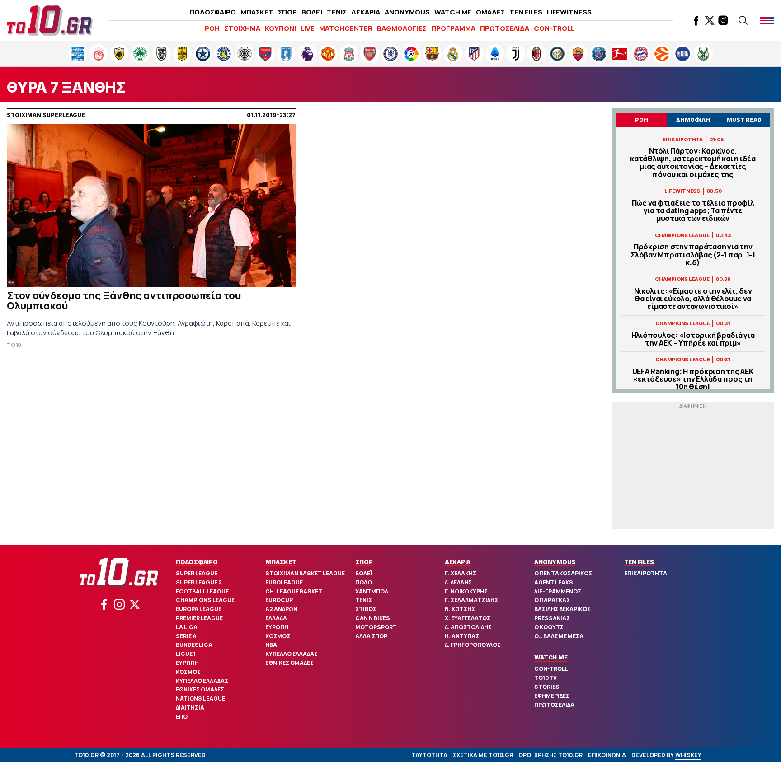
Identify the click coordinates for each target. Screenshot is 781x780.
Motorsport (376, 627)
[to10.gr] (50, 20)
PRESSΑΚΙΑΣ (552, 618)
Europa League (198, 609)
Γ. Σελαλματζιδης (471, 600)
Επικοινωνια (607, 755)
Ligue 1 (186, 654)
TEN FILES (525, 12)
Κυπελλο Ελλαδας (202, 681)
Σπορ (364, 561)
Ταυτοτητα (429, 755)
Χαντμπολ (371, 591)
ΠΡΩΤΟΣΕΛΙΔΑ (504, 28)
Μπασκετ (280, 561)
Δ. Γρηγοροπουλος (473, 645)
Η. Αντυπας (462, 636)
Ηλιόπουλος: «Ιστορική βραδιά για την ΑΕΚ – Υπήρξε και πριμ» (693, 339)
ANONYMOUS (407, 12)
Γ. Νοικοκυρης (466, 591)
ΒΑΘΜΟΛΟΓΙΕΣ (402, 28)
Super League (196, 573)
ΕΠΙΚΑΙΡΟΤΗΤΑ (645, 573)
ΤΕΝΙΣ (337, 12)
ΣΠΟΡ (287, 12)
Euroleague (284, 582)
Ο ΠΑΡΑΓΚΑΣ (552, 600)
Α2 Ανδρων (281, 609)
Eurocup (279, 600)
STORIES (547, 687)
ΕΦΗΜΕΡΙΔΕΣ (551, 696)
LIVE (308, 28)
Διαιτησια (190, 707)
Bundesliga (194, 645)
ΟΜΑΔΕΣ (490, 12)
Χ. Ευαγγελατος (467, 618)
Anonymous (554, 561)
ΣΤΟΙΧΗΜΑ (242, 28)
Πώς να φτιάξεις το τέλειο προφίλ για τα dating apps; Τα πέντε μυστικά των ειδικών (693, 211)
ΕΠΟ (182, 716)
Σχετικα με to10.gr (483, 755)
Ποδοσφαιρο (197, 561)
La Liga (187, 627)
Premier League (199, 618)
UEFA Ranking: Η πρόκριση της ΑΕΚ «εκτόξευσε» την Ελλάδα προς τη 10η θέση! (693, 379)
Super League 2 (199, 582)
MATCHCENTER (345, 28)
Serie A (186, 636)
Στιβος (365, 609)
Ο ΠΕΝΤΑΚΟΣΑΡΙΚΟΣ (563, 573)
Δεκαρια (457, 561)
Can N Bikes (372, 618)
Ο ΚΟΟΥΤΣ (549, 627)
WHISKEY (688, 755)
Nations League (200, 698)
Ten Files (639, 561)
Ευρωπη (187, 663)
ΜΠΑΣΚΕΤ (256, 12)
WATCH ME (452, 12)
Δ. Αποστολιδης (468, 627)
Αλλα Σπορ (371, 636)
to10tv (545, 678)
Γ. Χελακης (460, 573)
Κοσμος (188, 672)
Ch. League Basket (293, 591)
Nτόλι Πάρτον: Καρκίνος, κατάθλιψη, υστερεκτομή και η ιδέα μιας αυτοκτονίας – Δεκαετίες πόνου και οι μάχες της (693, 162)
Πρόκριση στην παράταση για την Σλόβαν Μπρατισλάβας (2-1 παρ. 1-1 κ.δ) (692, 254)
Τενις (363, 600)
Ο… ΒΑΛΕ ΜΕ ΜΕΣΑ (558, 636)
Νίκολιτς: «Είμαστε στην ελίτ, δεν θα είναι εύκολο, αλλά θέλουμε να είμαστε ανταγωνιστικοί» (693, 299)
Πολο (363, 582)
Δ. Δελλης (458, 582)
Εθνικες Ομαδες (200, 689)
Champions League (205, 600)
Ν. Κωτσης (460, 609)
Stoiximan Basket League (305, 573)
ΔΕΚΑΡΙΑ (365, 12)
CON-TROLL (554, 28)
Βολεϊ (363, 573)
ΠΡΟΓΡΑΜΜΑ (453, 28)
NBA (271, 645)
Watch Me (550, 657)
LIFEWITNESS (569, 12)
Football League (202, 591)
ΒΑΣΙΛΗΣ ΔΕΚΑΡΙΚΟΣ (562, 609)
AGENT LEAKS (553, 582)
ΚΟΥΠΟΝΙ (280, 28)
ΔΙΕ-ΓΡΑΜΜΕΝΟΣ (557, 591)
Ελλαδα (276, 618)
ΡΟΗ (212, 28)
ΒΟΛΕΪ (311, 12)
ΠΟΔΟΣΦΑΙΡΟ (212, 12)
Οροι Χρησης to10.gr (550, 755)
